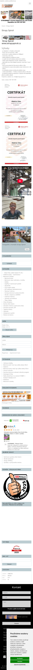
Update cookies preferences (8, 1)
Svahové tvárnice (10, 296)
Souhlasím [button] (20, 658)
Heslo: (4, 344)
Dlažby (7, 282)
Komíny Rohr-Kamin (8, 304)
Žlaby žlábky (8, 300)
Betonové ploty (9, 278)
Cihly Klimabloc (7, 302)
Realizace (6, 379)
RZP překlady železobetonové (13, 289)
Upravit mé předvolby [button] (19, 664)
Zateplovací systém (9, 313)
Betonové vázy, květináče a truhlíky (15, 280)
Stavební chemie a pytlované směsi (13, 305)
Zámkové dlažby (8, 363)
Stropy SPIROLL (8, 460)
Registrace (5, 353)
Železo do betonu (8, 315)
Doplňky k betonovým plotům (13, 284)
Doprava (5, 366)
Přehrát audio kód (22, 617)
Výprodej (5, 311)
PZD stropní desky (10, 287)
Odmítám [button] (19, 661)
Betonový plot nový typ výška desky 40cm (15, 365)
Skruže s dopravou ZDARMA (12, 294)
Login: (4, 340)
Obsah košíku (9, 330)
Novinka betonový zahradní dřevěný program (16, 372)
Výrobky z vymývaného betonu (12, 462)
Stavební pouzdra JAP (9, 307)
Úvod (3, 26)
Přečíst (27, 249)
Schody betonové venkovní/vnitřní (14, 293)
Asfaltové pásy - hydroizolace (11, 274)
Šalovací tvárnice (9, 291)
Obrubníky (7, 285)
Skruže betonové (8, 459)
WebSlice (3, 668)
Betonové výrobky (8, 276)
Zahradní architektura (11, 298)
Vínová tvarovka (8, 370)
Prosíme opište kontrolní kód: (16, 609)
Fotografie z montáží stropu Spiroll (13, 244)
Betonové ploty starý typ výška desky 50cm (15, 368)
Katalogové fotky (8, 374)
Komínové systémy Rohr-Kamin (12, 457)
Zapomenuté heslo (15, 353)
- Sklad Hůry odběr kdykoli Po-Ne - (13, 273)
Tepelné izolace (7, 309)
